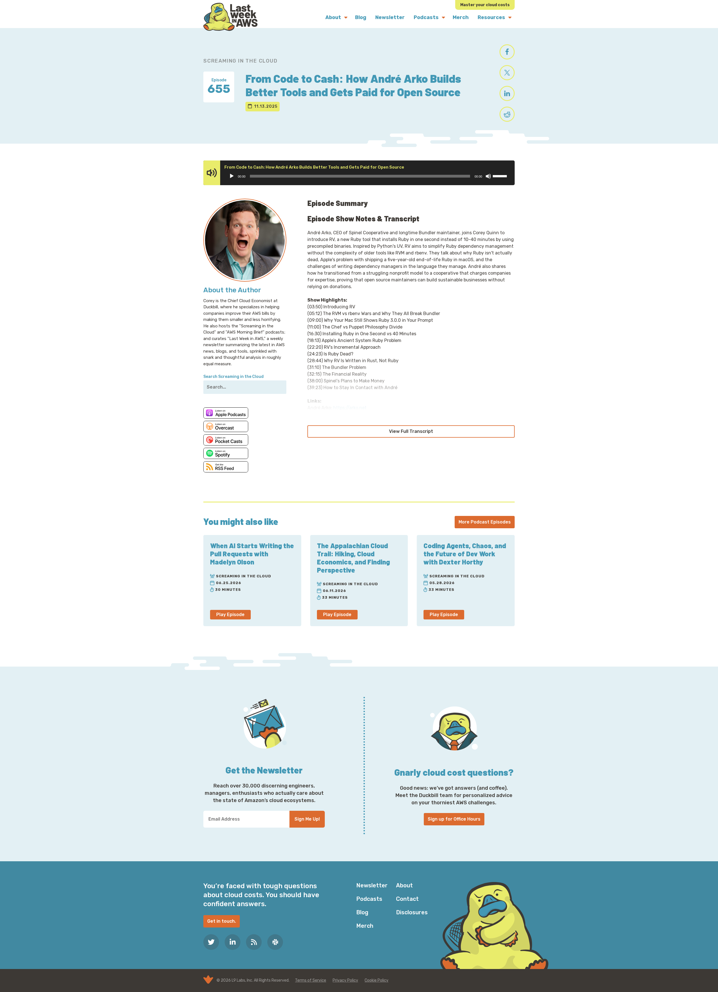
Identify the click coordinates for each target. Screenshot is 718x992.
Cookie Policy (376, 980)
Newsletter (372, 885)
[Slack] (275, 942)
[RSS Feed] (254, 942)
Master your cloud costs (485, 5)
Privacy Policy (345, 980)
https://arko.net (350, 407)
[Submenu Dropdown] (346, 17)
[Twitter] (211, 942)
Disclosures (412, 912)
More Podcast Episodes (485, 522)
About (404, 885)
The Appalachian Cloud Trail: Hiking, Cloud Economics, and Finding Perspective (353, 557)
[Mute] (488, 176)
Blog (362, 912)
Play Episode (230, 614)
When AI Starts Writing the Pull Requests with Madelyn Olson (252, 553)
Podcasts (369, 898)
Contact (407, 898)
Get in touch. (221, 921)
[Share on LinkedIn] (507, 93)
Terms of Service (310, 980)
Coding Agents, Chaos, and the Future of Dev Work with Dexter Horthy (465, 553)
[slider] (500, 176)
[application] (367, 176)
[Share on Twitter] (507, 72)
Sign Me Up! (307, 819)
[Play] (231, 176)
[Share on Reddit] (507, 114)
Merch (364, 925)
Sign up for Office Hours (454, 819)
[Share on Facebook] (507, 51)
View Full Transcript (411, 431)
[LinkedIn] (232, 942)
